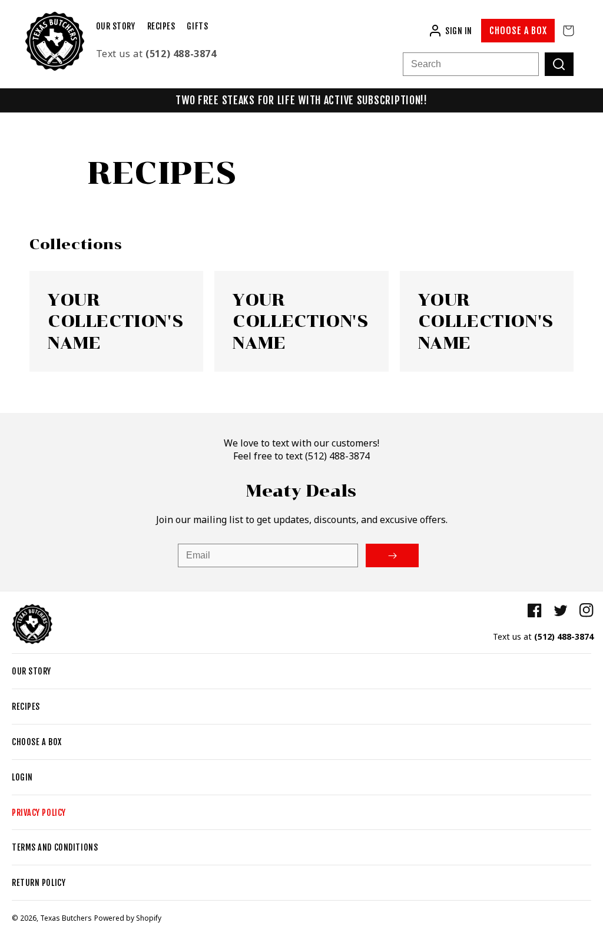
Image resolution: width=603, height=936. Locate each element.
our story (31, 671)
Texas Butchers (66, 918)
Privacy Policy (39, 813)
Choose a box (518, 31)
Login (22, 777)
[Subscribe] (392, 555)
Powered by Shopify (127, 918)
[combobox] (471, 64)
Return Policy (38, 883)
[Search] (559, 64)
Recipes (26, 707)
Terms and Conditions (55, 847)
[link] (116, 321)
